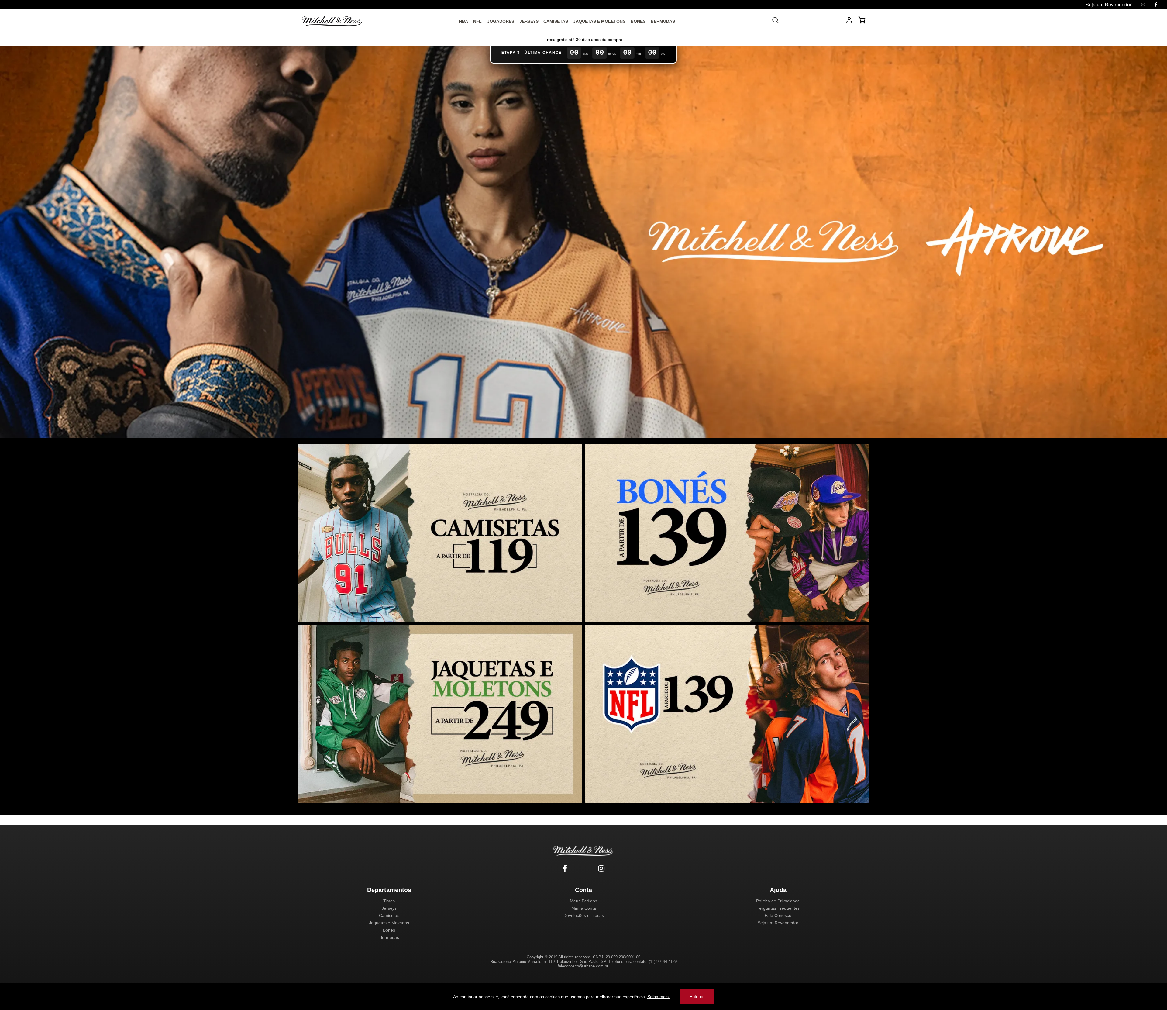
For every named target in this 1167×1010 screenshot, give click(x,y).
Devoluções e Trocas (583, 915)
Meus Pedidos (583, 900)
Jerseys (389, 908)
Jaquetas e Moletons (389, 922)
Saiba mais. (658, 996)
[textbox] (810, 20)
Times (389, 900)
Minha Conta (583, 908)
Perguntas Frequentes (778, 908)
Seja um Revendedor (778, 922)
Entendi (696, 996)
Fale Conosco (778, 915)
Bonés (389, 930)
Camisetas (389, 915)
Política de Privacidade (778, 900)
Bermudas (389, 937)
